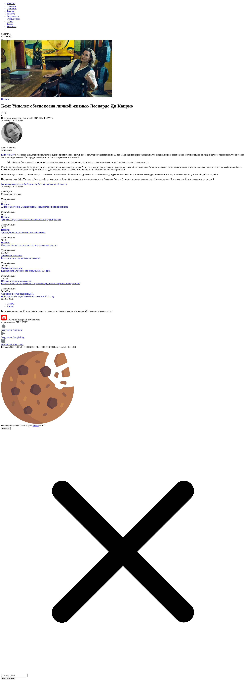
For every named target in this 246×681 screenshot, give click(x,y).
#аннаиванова (8, 184)
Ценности (12, 8)
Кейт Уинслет (8, 155)
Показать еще (8, 678)
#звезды (19, 184)
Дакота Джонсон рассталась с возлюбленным (23, 232)
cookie (36, 425)
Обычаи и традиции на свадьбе (16, 281)
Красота (11, 14)
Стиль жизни (13, 19)
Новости (11, 3)
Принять (5, 428)
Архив (10, 306)
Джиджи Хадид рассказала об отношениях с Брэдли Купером (31, 219)
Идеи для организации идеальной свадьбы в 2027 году (27, 296)
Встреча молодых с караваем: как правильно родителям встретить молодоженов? (40, 283)
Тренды (10, 11)
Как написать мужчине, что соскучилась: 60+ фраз (25, 271)
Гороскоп (11, 6)
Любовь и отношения (11, 255)
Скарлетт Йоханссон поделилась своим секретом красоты (29, 245)
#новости (62, 184)
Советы (10, 304)
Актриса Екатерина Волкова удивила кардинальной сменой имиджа (34, 207)
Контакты (11, 26)
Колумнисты (13, 16)
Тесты (10, 24)
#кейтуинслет (30, 184)
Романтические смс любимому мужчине (20, 258)
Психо (10, 21)
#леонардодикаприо (47, 184)
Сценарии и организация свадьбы (17, 294)
